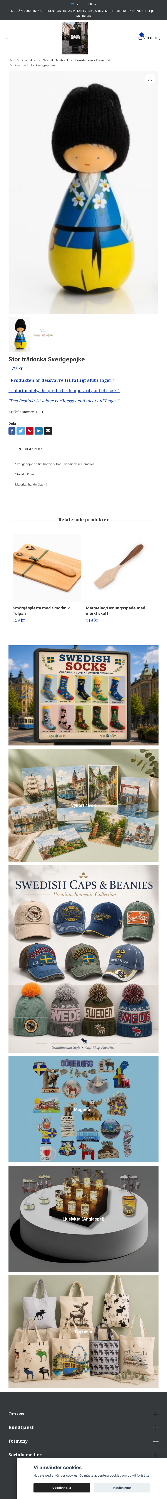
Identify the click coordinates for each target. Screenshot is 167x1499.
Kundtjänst (21, 1427)
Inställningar (122, 1487)
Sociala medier (25, 1454)
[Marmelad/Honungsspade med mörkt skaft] (120, 568)
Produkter (29, 60)
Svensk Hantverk (56, 60)
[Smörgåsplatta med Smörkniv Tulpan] (47, 568)
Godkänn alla (61, 1487)
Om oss (16, 1413)
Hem (11, 60)
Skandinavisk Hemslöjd (92, 60)
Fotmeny (18, 1441)
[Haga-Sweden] (75, 38)
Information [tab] (30, 449)
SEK (90, 4)
